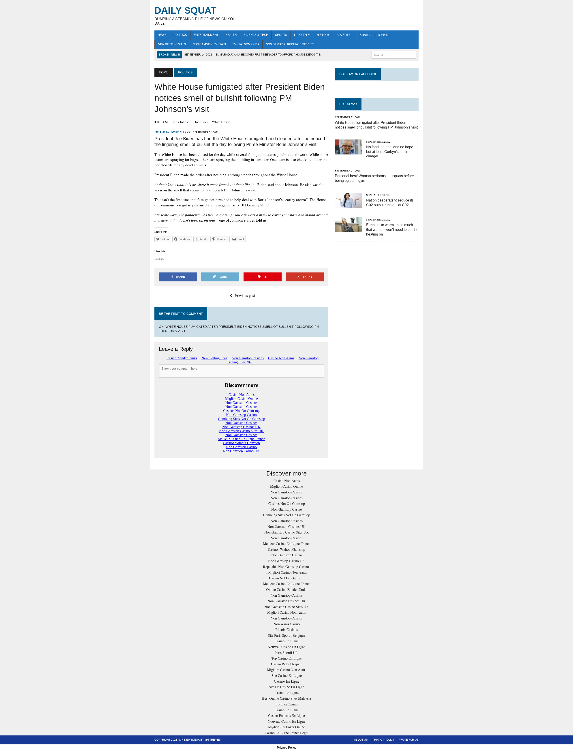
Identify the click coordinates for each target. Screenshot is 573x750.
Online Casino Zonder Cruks (286, 589)
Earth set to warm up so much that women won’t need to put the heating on (392, 229)
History (323, 34)
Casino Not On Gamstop (286, 578)
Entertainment (206, 34)
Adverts (344, 34)
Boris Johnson (181, 122)
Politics (180, 34)
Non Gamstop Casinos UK (286, 526)
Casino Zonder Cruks (373, 35)
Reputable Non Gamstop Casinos (286, 566)
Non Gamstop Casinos (209, 44)
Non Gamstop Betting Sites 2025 (290, 44)
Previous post (245, 295)
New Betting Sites (172, 44)
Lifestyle (302, 34)
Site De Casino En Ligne (286, 686)
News (162, 34)
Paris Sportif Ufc (286, 652)
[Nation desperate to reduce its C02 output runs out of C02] (348, 204)
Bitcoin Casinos (286, 629)
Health (231, 34)
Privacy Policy (383, 739)
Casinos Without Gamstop (286, 549)
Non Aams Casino (287, 623)
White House (221, 122)
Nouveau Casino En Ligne (286, 646)
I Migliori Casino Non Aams (286, 572)
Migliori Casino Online (286, 486)
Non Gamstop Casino (286, 509)
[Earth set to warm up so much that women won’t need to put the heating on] (348, 229)
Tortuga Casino (286, 704)
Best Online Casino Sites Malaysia (286, 698)
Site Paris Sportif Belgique (286, 635)
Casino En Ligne (287, 641)
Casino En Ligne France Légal (286, 732)
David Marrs (180, 132)
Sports (281, 34)
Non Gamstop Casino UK (286, 560)
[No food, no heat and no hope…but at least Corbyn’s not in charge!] (348, 151)
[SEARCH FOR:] (394, 54)
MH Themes (213, 739)
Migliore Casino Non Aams (286, 669)
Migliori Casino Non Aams (286, 612)
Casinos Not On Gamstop (286, 503)
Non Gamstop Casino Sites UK (286, 532)
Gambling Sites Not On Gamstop (286, 514)
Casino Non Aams (246, 44)
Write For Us (409, 739)
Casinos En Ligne (286, 681)
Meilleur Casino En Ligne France (286, 543)
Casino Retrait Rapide (286, 664)
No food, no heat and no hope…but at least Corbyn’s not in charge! (391, 151)
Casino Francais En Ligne (286, 715)
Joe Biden (202, 122)
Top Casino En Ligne (286, 658)
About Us (361, 739)
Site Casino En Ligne (287, 675)
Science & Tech (256, 34)
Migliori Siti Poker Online (286, 726)
